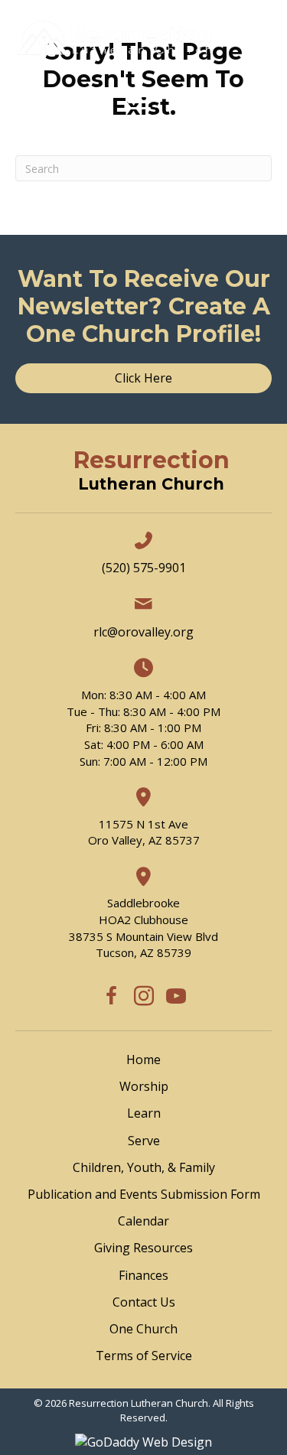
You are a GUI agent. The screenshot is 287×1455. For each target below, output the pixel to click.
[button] (111, 996)
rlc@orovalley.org (143, 631)
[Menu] (139, 103)
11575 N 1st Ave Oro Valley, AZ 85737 (144, 832)
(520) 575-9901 (144, 567)
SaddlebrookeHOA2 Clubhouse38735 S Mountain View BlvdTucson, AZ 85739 (143, 927)
